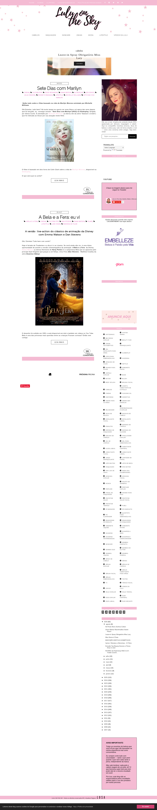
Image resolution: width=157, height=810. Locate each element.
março (108, 668)
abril (107, 665)
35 (87, 189)
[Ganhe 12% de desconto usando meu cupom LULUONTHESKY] (119, 272)
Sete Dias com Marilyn (59, 88)
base (124, 375)
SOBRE (40, 3)
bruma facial (127, 382)
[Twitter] (113, 2)
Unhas (79, 35)
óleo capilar (110, 597)
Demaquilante (125, 345)
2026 (106, 622)
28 (87, 351)
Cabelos (36, 35)
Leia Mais (79, 63)
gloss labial (110, 448)
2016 (106, 704)
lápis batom (110, 463)
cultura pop (37, 92)
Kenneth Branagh (45, 95)
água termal (127, 592)
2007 (106, 730)
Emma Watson (65, 92)
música (108, 483)
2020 (106, 692)
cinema (27, 92)
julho (107, 656)
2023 (106, 683)
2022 (106, 686)
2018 (106, 698)
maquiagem (110, 467)
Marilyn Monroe (78, 169)
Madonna (125, 358)
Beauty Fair (126, 340)
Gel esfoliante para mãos (109, 351)
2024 (106, 680)
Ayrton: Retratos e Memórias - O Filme (118, 643)
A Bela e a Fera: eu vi (59, 217)
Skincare (66, 35)
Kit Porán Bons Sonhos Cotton (115, 627)
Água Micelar (111, 592)
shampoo (109, 533)
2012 (106, 715)
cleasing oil (126, 393)
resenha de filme (70, 224)
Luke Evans (56, 224)
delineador (110, 410)
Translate (119, 150)
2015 (106, 706)
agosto (108, 624)
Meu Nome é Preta (111, 637)
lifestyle (59, 95)
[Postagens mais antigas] (87, 375)
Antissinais (110, 334)
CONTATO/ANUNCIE (66, 3)
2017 (106, 701)
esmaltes (109, 426)
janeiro (108, 674)
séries (124, 560)
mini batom (126, 467)
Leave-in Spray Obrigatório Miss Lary (118, 634)
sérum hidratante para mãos (124, 571)
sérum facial (111, 573)
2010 (106, 721)
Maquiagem (50, 35)
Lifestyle (103, 35)
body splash (110, 382)
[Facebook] (105, 2)
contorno (109, 397)
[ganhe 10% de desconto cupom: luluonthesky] (119, 253)
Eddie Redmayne (51, 92)
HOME (31, 3)
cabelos (79, 50)
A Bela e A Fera (32, 221)
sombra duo (110, 549)
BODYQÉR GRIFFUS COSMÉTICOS (117, 640)
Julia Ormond (29, 95)
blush (124, 378)
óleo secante (127, 601)
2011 (106, 718)
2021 (106, 689)
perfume (109, 489)
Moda (90, 35)
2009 (106, 724)
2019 (106, 695)
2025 (106, 677)
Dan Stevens (66, 221)
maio (108, 662)
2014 (106, 709)
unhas (108, 588)
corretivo (126, 397)
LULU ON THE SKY (57, 798)
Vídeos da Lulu (120, 35)
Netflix (125, 364)
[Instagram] (109, 2)
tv (106, 583)
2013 (106, 712)
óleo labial (110, 601)
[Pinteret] (118, 2)
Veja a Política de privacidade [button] (83, 806)
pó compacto (127, 509)
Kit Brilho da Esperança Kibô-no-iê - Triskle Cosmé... (117, 651)
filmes (90, 221)
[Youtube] (122, 2)
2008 (106, 727)
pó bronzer (110, 509)
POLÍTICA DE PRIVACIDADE (90, 3)
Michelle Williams (73, 95)
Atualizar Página (90, 798)
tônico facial (127, 583)
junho (108, 659)
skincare (109, 544)
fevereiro (109, 671)
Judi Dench (90, 92)
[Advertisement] (119, 297)
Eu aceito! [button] (145, 806)
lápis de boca (127, 463)
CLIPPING (51, 3)
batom (108, 378)
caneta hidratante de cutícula (125, 387)
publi (124, 505)
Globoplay (78, 92)
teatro (125, 579)
